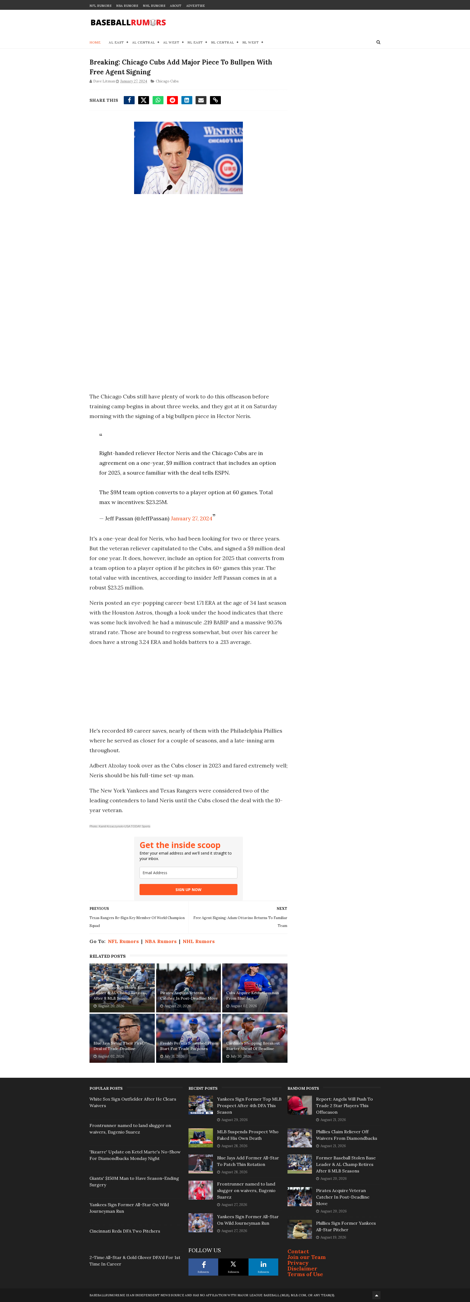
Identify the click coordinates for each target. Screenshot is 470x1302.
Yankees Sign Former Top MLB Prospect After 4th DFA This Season (249, 1105)
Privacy (298, 1262)
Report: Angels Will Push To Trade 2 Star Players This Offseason (344, 1105)
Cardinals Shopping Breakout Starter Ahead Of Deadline (253, 1046)
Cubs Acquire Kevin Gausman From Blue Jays (252, 995)
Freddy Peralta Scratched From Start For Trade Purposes (189, 1046)
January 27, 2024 (191, 518)
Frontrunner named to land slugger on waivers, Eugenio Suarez (246, 1190)
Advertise (195, 6)
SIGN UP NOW (188, 889)
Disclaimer (302, 1268)
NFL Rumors (100, 6)
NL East (195, 42)
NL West (250, 42)
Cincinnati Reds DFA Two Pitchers (124, 1231)
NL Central (222, 42)
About (175, 6)
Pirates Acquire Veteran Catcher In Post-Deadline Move (189, 995)
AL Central (143, 42)
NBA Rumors (127, 6)
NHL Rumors (154, 6)
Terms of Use (305, 1274)
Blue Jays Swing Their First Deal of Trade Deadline (118, 1046)
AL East (116, 42)
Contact (298, 1251)
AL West (171, 42)
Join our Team (306, 1257)
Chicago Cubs (167, 81)
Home (95, 42)
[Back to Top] (376, 1295)
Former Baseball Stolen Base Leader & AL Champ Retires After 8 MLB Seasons (120, 993)
